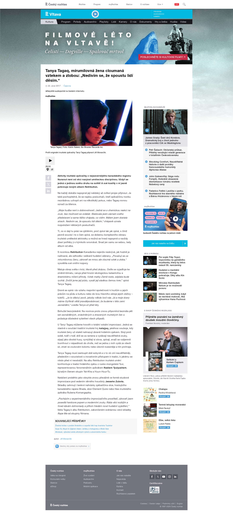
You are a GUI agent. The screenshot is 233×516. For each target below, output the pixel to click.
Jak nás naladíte (123, 475)
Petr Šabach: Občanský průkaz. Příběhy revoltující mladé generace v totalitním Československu (167, 152)
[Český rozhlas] (56, 4)
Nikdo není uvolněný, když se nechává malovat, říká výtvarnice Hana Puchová (172, 297)
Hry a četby (150, 213)
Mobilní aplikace (90, 486)
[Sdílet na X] (48, 184)
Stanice (129, 4)
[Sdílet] (52, 169)
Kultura (49, 21)
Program (97, 4)
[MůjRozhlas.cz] (50, 96)
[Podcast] (48, 169)
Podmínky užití (168, 504)
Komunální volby (57, 479)
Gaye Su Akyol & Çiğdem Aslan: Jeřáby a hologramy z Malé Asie (82, 429)
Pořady (77, 21)
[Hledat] (184, 4)
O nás (133, 21)
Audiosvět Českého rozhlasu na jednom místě (161, 233)
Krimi (160, 213)
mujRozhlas (113, 4)
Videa (183, 21)
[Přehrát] (50, 161)
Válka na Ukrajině (58, 475)
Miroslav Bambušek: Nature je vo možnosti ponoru (170, 285)
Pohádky (149, 217)
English (180, 504)
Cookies (143, 504)
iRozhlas (82, 4)
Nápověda (121, 479)
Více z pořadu (151, 254)
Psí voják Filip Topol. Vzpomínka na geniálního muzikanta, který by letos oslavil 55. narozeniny (172, 261)
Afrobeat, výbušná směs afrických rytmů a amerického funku (80, 432)
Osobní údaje (154, 504)
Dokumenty (145, 21)
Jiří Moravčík (65, 439)
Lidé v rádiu (121, 483)
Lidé (113, 21)
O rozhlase (144, 4)
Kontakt (120, 490)
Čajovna (67, 86)
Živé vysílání (150, 222)
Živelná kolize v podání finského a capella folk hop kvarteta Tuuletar (83, 426)
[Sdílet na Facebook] (48, 178)
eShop (53, 486)
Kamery (157, 16)
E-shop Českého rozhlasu (158, 311)
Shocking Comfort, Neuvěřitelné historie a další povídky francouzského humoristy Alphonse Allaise (166, 165)
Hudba (173, 21)
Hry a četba (161, 21)
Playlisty (104, 21)
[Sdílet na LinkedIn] (48, 191)
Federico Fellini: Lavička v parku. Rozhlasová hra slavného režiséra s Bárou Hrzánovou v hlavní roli (166, 193)
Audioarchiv (159, 14)
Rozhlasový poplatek (125, 494)
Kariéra (119, 486)
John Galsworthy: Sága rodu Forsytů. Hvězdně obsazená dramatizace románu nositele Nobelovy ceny (164, 180)
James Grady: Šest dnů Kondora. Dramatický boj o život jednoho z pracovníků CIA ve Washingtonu (163, 140)
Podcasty (87, 483)
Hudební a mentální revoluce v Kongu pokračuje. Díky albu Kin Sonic (171, 274)
